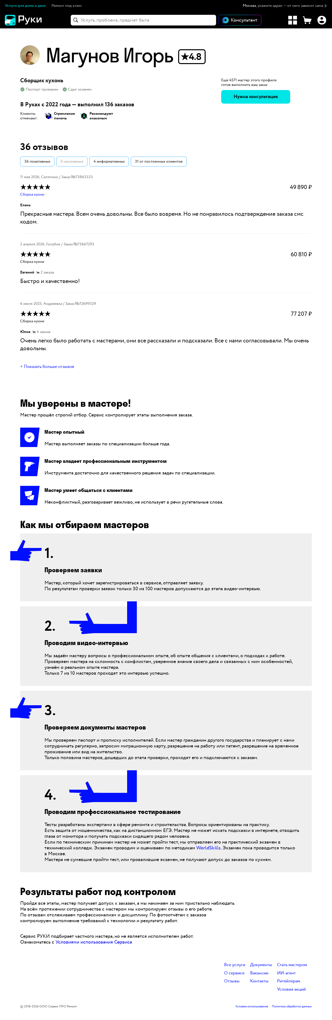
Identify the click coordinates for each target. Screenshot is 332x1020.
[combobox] (143, 20)
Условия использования (251, 1007)
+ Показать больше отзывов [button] (47, 366)
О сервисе (234, 973)
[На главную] (31, 20)
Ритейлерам (288, 981)
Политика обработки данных (292, 1007)
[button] (285, 5)
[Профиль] (321, 20)
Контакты (259, 981)
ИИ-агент (286, 973)
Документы (261, 965)
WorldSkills (208, 848)
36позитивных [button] (37, 161)
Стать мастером (292, 965)
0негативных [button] (72, 161)
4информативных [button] (109, 161)
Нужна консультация (256, 96)
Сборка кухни (32, 194)
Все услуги (234, 965)
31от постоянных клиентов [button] (159, 161)
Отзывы (232, 981)
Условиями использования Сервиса (93, 942)
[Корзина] (307, 20)
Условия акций (291, 989)
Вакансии (259, 973)
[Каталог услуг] (292, 20)
